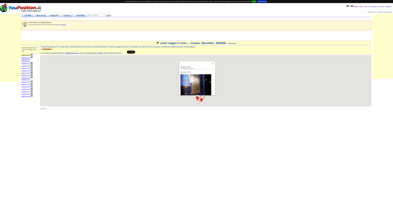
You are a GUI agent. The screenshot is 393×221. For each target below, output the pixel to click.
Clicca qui (63, 24)
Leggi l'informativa (262, 1)
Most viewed (41, 15)
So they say (381, 6)
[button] (201, 100)
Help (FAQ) (80, 15)
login (100, 53)
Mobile (356, 6)
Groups (52, 15)
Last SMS (28, 15)
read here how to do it (72, 53)
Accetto (254, 1)
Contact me (388, 6)
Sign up (361, 6)
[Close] (212, 63)
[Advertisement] (58, 19)
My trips (67, 15)
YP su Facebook (373, 6)
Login (366, 6)
